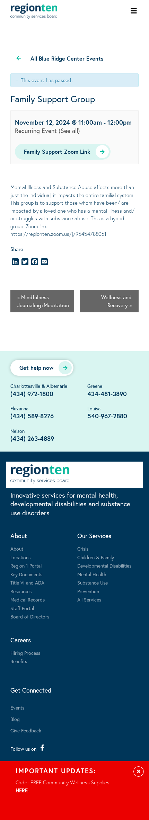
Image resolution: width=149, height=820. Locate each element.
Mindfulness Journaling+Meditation (43, 301)
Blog (15, 719)
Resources (21, 591)
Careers (20, 640)
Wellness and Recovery (116, 301)
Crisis (82, 548)
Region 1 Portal (26, 565)
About (18, 536)
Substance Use (92, 582)
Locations (20, 557)
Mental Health (91, 574)
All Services (89, 599)
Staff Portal (22, 608)
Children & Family (95, 557)
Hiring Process (25, 653)
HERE (22, 790)
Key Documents (26, 574)
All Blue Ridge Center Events (67, 58)
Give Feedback (25, 730)
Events (17, 707)
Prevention (88, 591)
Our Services (94, 536)
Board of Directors (29, 616)
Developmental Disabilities (104, 565)
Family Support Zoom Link (57, 151)
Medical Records (27, 599)
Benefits (18, 661)
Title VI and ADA (27, 582)
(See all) (69, 130)
